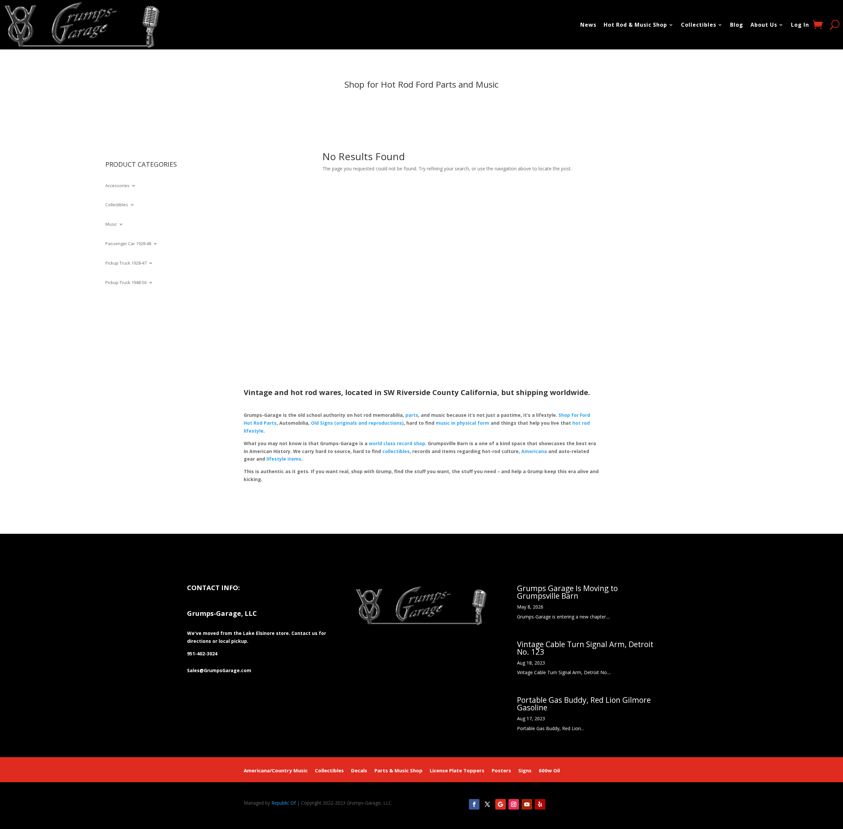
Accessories (117, 185)
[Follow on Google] (500, 804)
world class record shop (397, 443)
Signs (524, 771)
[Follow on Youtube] (527, 804)
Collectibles (698, 24)
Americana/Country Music (276, 771)
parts (411, 415)
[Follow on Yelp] (540, 804)
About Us (763, 24)
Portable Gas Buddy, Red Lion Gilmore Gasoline (584, 704)
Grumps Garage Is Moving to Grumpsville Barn (567, 592)
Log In (800, 24)
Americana (534, 451)
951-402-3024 (202, 653)
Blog (736, 24)
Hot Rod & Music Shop (635, 24)
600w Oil (549, 771)
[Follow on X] (487, 804)
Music (111, 224)
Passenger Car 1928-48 (128, 243)
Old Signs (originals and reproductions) (357, 423)
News (588, 24)
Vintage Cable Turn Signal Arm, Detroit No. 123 (585, 648)
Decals (359, 771)
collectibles (396, 451)
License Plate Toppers (457, 771)
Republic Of (283, 803)
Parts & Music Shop (398, 771)
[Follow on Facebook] (474, 804)
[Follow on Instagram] (513, 804)
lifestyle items (283, 459)
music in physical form (462, 423)
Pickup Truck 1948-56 (126, 282)
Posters (501, 771)
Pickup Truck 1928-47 (126, 263)
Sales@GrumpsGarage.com (219, 670)
